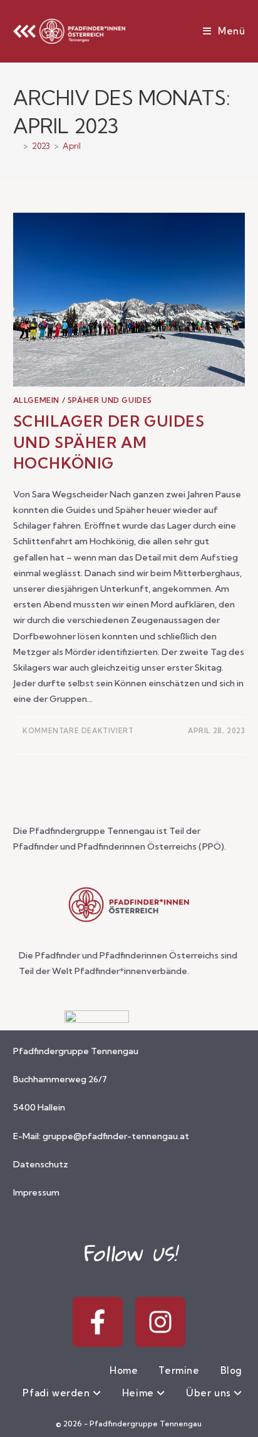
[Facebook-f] (98, 1322)
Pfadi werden (58, 1393)
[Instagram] (160, 1322)
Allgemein (36, 400)
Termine (178, 1370)
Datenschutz (40, 1164)
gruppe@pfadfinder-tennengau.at (116, 1136)
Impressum (36, 1192)
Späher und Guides (110, 400)
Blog (231, 1370)
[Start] (16, 146)
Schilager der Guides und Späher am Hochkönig (109, 442)
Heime (139, 1393)
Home (124, 1370)
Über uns (210, 1393)
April (72, 146)
